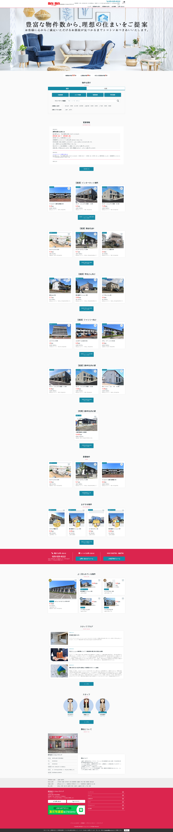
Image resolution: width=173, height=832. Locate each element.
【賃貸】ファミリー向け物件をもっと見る (86, 354)
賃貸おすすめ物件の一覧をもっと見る (86, 542)
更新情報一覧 (86, 168)
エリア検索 (78, 94)
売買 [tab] (105, 88)
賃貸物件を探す (96, 6)
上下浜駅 (101, 105)
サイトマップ (100, 823)
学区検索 (112, 94)
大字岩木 (59, 781)
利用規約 (83, 823)
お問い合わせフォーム (86, 558)
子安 (82, 781)
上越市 (66, 109)
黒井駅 (92, 105)
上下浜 (86, 786)
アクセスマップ (91, 805)
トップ (89, 6)
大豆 (71, 781)
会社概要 (114, 6)
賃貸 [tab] (67, 88)
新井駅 (96, 105)
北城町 (78, 781)
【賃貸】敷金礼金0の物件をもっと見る (86, 263)
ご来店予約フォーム (114, 558)
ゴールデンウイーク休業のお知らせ (60, 154)
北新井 (75, 786)
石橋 (63, 781)
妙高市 (70, 109)
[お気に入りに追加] (68, 188)
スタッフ (90, 795)
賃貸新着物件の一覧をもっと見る (86, 493)
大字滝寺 (67, 781)
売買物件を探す (106, 6)
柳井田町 (74, 781)
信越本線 (69, 783)
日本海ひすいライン (75, 783)
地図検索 (95, 94)
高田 (62, 786)
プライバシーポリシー (91, 823)
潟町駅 (105, 105)
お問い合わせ (121, 6)
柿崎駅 (109, 105)
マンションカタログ (75, 823)
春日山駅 (67, 105)
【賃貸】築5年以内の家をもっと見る (86, 400)
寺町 (84, 781)
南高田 (69, 786)
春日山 (58, 786)
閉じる (126, 830)
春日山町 (92, 781)
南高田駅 (81, 105)
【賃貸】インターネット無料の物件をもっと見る (86, 217)
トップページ (91, 792)
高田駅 (71, 105)
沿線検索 (60, 94)
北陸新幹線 (83, 783)
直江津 (65, 786)
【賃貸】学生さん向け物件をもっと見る (86, 309)
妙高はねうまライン (61, 783)
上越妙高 (80, 786)
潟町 (90, 786)
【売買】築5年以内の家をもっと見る (86, 446)
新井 (83, 786)
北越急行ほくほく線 (90, 783)
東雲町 (87, 781)
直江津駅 (76, 105)
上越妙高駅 (87, 105)
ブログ (89, 801)
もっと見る (86, 683)
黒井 (72, 786)
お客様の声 (90, 798)
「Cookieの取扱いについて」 (109, 830)
